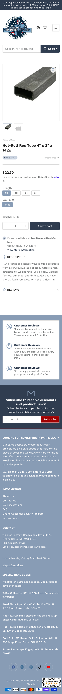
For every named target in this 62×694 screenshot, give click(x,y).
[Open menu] (55, 27)
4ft (16, 193)
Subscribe (50, 419)
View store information (21, 249)
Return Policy (11, 518)
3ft (6, 193)
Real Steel (9, 140)
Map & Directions (13, 565)
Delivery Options (12, 504)
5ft (26, 193)
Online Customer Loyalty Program (23, 513)
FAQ (5, 509)
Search (52, 48)
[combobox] (31, 48)
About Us (8, 496)
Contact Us (9, 500)
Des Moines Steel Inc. (28, 680)
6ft (35, 193)
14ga (7, 205)
